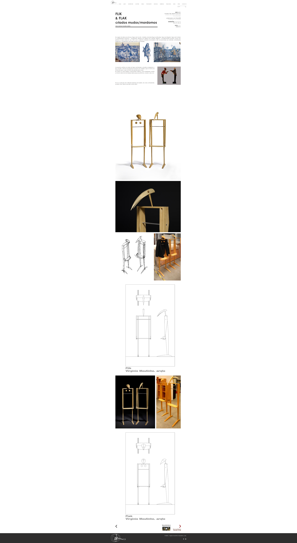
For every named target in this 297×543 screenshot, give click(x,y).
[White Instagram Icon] (185, 539)
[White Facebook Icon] (183, 539)
